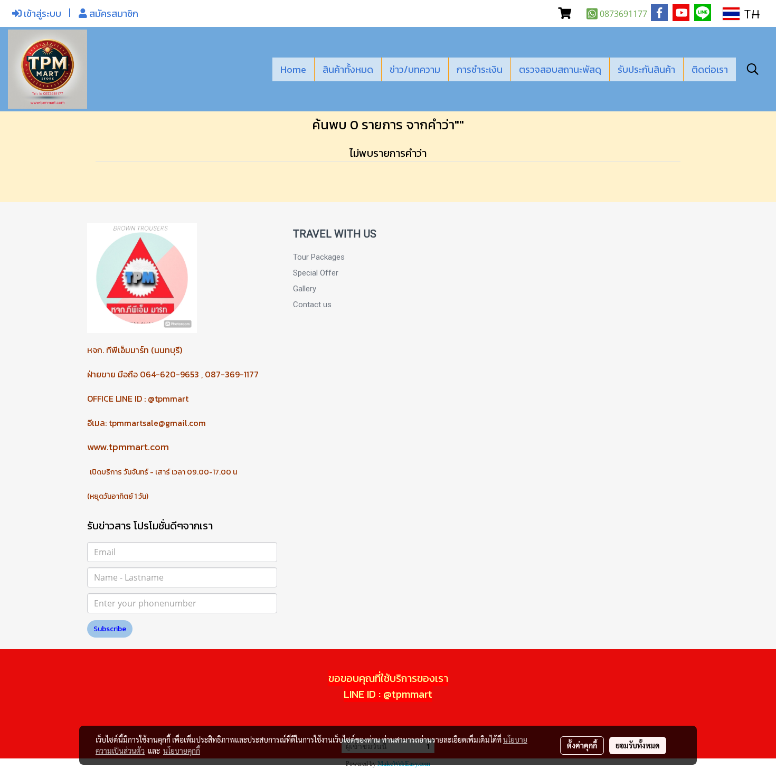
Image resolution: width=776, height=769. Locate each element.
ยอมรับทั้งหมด (638, 745)
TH (750, 13)
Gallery (304, 288)
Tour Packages (319, 257)
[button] (752, 69)
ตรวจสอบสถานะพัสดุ (560, 69)
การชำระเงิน (480, 69)
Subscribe (109, 628)
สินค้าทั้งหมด (348, 69)
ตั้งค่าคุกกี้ (582, 745)
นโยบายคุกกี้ (181, 750)
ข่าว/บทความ (415, 69)
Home (293, 69)
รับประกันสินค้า (646, 69)
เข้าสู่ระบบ (41, 13)
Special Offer (315, 273)
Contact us (312, 304)
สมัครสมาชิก (112, 13)
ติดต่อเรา (710, 69)
